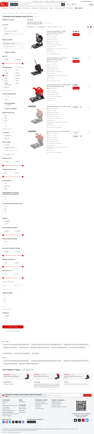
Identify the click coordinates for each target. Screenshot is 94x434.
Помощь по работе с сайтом (59, 406)
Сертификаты (5, 407)
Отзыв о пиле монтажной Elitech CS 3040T (73, 377)
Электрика (34, 8)
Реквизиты (5, 401)
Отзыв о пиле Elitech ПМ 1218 (41, 376)
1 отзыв (72, 374)
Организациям (22, 408)
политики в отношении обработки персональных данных (29, 428)
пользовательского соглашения (52, 428)
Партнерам (22, 410)
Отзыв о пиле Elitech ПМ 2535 (11, 376)
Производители (6, 409)
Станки (51, 8)
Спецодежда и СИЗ (60, 8)
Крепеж (19, 8)
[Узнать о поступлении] (80, 107)
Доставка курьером (40, 401)
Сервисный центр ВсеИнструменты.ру (57, 402)
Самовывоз (38, 406)
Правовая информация (8, 410)
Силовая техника (43, 8)
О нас (3, 403)
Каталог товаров (6, 415)
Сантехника (70, 8)
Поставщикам (22, 406)
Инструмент (12, 8)
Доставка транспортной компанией (41, 404)
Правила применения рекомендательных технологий (10, 413)
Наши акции (22, 401)
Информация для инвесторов (10, 405)
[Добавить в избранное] (89, 31)
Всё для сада (26, 8)
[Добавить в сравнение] (89, 33)
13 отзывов (13, 374)
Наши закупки (22, 412)
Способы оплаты (39, 408)
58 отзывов (43, 374)
